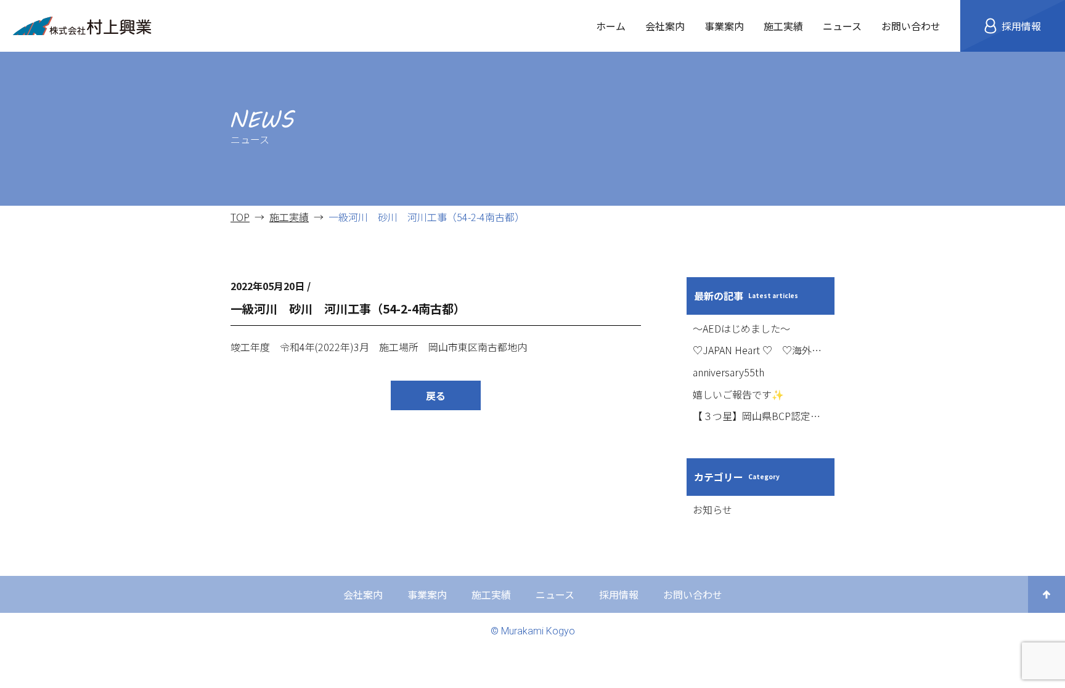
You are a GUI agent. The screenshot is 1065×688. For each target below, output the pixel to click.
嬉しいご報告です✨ (738, 394)
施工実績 (783, 25)
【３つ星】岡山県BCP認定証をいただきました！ (760, 415)
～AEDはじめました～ (741, 328)
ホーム (611, 25)
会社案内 (665, 25)
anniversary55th (728, 372)
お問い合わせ (911, 25)
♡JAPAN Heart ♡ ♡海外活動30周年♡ (760, 349)
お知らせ (712, 509)
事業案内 (724, 25)
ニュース (842, 25)
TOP (240, 217)
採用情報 (619, 594)
